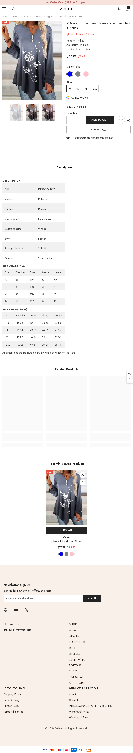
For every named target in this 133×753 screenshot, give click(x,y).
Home (5, 16)
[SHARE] (128, 120)
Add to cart (100, 120)
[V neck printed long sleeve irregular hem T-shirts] (66, 497)
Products (18, 16)
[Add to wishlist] (121, 120)
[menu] (4, 9)
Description (64, 167)
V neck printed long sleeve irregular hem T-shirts (66, 542)
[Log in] (119, 9)
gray (66, 554)
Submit (91, 598)
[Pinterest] (5, 610)
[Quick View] (82, 482)
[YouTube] (16, 610)
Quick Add (66, 530)
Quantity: (72, 113)
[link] (22, 439)
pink (72, 554)
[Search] (14, 9)
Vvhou (80, 41)
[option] (32, 60)
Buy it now (98, 130)
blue (60, 554)
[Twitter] (27, 610)
